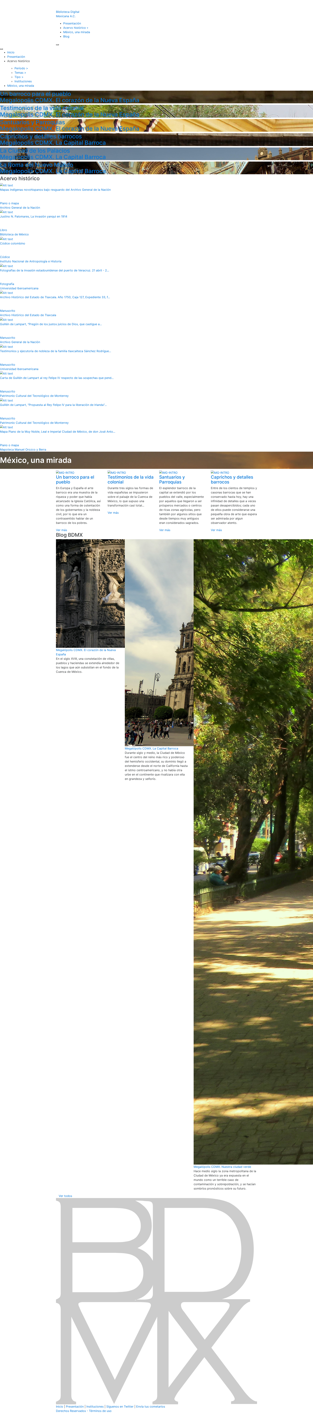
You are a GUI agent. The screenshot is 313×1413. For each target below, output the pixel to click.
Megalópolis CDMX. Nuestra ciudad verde (222, 1167)
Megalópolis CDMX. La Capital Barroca (151, 748)
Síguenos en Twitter (119, 1406)
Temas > (20, 72)
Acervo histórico (74, 27)
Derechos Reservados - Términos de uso (84, 1411)
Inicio (10, 52)
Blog (66, 36)
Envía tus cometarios (150, 1406)
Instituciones (95, 1406)
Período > (21, 68)
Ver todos (65, 1196)
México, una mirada (76, 32)
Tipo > (19, 77)
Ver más (61, 530)
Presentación (72, 23)
